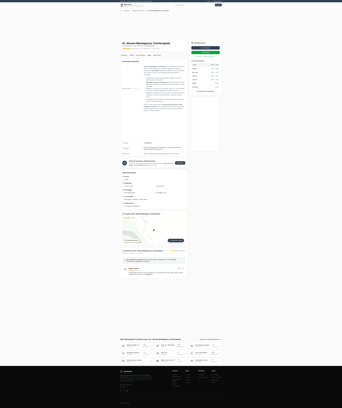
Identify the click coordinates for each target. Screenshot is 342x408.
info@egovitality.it (217, 1)
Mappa (149, 55)
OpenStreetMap (127, 217)
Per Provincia (179, 5)
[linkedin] (127, 391)
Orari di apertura (140, 55)
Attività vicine (157, 55)
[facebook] (124, 391)
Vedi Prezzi (180, 163)
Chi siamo (188, 374)
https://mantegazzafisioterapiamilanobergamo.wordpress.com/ (161, 153)
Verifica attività (202, 377)
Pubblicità (201, 374)
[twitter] (121, 391)
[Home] (121, 10)
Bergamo (126, 10)
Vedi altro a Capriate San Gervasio (209, 339)
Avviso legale (215, 374)
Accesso (218, 5)
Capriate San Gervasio (138, 10)
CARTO (133, 217)
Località (187, 380)
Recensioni (124, 55)
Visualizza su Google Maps (206, 91)
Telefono (131, 55)
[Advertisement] (171, 25)
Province (187, 382)
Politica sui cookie (216, 377)
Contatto (187, 377)
